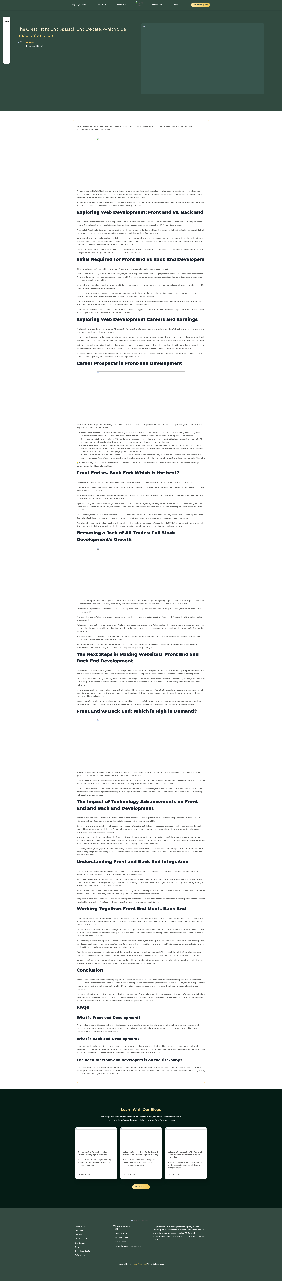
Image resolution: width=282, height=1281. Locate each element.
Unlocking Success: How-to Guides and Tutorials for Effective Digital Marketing (140, 1153)
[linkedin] (168, 1244)
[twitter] (157, 1244)
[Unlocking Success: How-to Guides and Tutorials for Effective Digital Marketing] (141, 1138)
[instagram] (161, 1244)
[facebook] (153, 1244)
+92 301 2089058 (120, 1241)
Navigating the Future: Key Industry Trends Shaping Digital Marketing (93, 1153)
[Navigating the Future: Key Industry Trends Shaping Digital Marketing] (96, 1138)
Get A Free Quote (82, 1251)
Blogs (77, 1247)
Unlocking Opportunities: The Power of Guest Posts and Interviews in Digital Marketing (185, 1154)
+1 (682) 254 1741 (120, 1233)
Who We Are (80, 1227)
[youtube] (165, 1244)
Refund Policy (80, 1255)
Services (78, 1235)
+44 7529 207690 (120, 1237)
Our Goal (79, 1230)
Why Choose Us (81, 1239)
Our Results (80, 1243)
